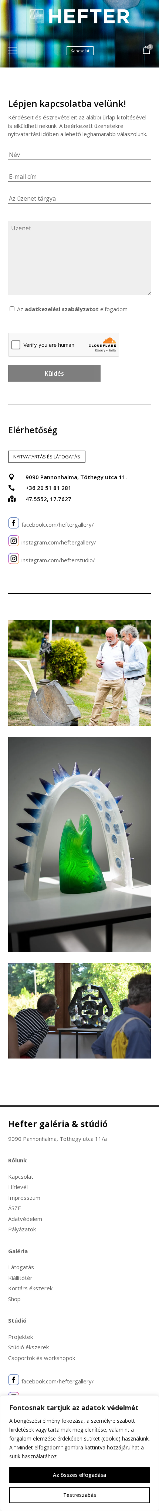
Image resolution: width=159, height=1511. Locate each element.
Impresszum (24, 1197)
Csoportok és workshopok (41, 1358)
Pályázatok (22, 1229)
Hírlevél (18, 1187)
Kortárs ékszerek (30, 1288)
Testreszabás (79, 1494)
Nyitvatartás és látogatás (46, 456)
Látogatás (21, 1267)
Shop (14, 1299)
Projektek (20, 1336)
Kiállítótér (20, 1277)
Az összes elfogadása (79, 1474)
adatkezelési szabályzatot (62, 309)
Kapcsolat (20, 1176)
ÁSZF (14, 1208)
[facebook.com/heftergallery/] (13, 524)
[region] (79, 1453)
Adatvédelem (25, 1218)
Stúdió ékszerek (28, 1347)
